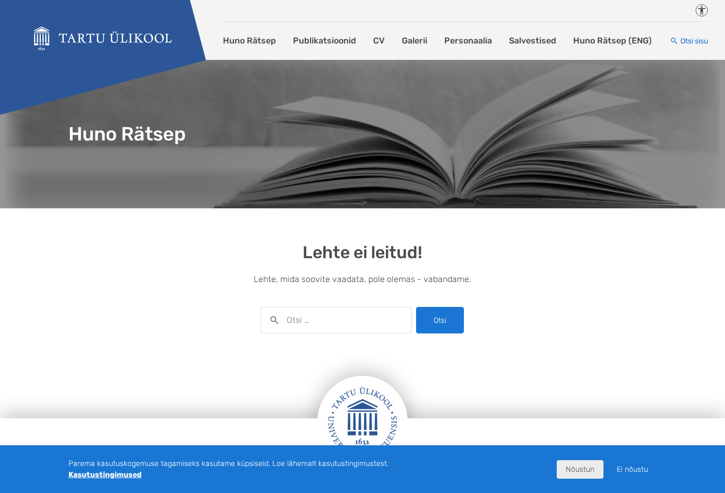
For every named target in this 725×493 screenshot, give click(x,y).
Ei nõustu (632, 469)
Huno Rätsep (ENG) (612, 41)
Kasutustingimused (105, 474)
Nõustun (580, 469)
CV (379, 41)
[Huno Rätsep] (103, 39)
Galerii (414, 41)
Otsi (440, 320)
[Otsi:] (336, 320)
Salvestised (532, 41)
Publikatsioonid (324, 41)
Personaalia (468, 41)
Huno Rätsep (249, 41)
